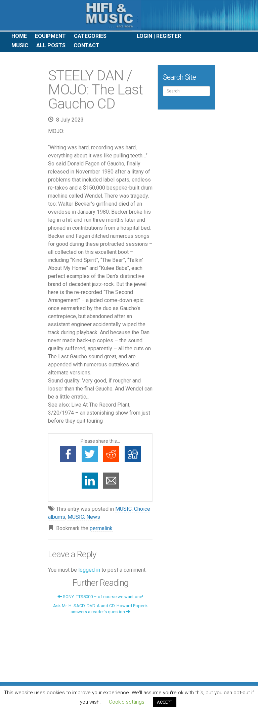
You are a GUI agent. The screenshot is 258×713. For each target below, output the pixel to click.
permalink (101, 528)
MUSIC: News (84, 517)
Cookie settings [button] (126, 702)
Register (168, 36)
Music (19, 45)
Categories (90, 36)
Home (19, 36)
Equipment (50, 36)
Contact (86, 45)
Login (144, 36)
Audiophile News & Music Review (129, 16)
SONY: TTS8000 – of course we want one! (102, 596)
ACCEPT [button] (164, 702)
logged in (89, 570)
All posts (51, 45)
